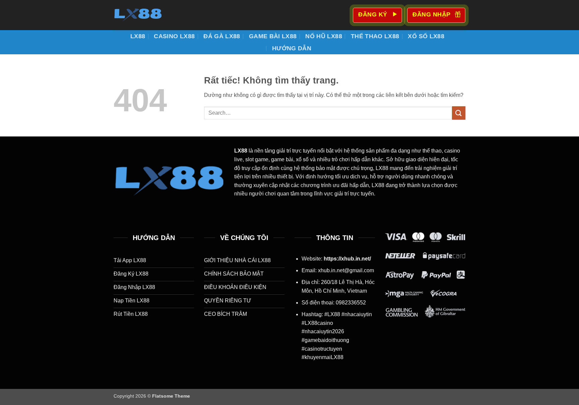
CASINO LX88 (174, 36)
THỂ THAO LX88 (375, 36)
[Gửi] (458, 112)
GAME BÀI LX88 (273, 36)
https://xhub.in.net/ (347, 259)
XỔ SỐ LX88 (426, 36)
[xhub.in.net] (147, 15)
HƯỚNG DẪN (291, 48)
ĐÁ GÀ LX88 (221, 36)
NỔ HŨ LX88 (323, 36)
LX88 (137, 36)
